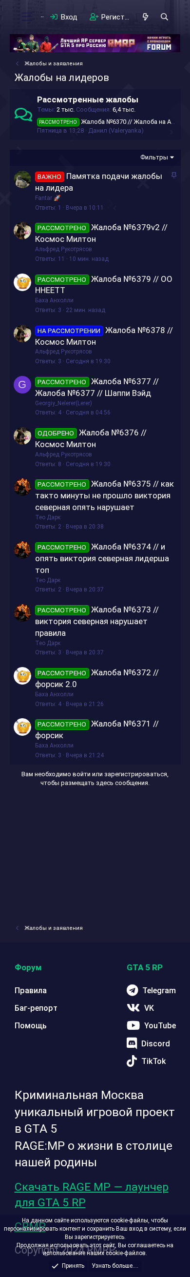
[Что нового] (145, 17)
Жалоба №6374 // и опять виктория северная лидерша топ (102, 558)
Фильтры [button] (154, 157)
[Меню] (27, 17)
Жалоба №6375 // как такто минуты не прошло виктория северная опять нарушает (104, 495)
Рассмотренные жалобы (87, 99)
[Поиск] (164, 17)
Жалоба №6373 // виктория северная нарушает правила (97, 621)
